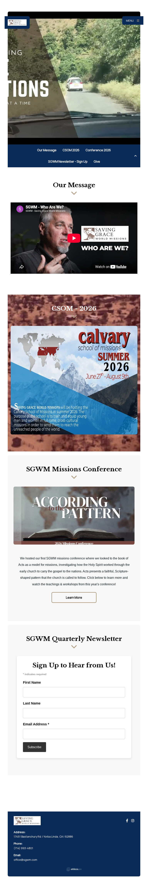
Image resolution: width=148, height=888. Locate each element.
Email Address (36, 724)
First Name (32, 682)
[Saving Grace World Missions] (17, 22)
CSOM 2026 (71, 150)
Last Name (31, 703)
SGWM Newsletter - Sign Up (67, 161)
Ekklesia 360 (74, 869)
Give (97, 161)
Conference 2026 (98, 150)
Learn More (74, 597)
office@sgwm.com (25, 860)
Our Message (46, 150)
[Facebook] (127, 821)
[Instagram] (132, 821)
